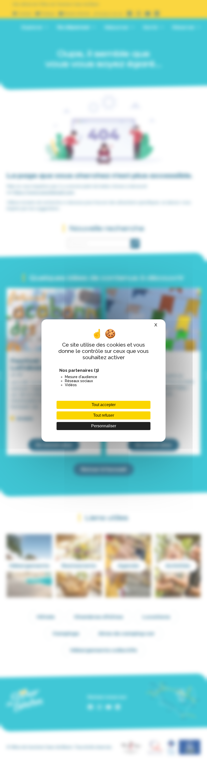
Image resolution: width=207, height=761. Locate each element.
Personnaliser (103, 426)
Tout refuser (103, 415)
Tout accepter (104, 405)
